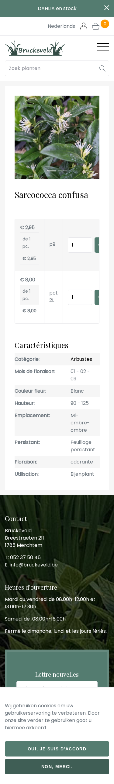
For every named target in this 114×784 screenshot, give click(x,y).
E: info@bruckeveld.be (31, 564)
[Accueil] (35, 48)
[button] (102, 68)
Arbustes (81, 359)
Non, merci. (57, 766)
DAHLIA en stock (57, 8)
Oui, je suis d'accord (57, 748)
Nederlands (61, 26)
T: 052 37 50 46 (23, 557)
